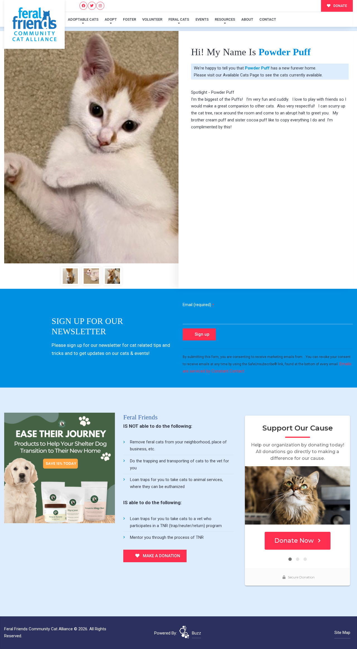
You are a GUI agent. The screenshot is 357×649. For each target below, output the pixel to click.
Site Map (342, 632)
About (247, 19)
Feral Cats (178, 19)
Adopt (111, 19)
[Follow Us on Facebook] (83, 6)
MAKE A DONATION (161, 555)
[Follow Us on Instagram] (100, 6)
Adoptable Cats (83, 19)
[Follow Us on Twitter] (92, 6)
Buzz (196, 633)
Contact (267, 19)
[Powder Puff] (91, 147)
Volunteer (152, 19)
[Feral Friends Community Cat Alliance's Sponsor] (59, 467)
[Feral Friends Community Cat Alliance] (34, 24)
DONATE (339, 6)
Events (202, 19)
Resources (225, 19)
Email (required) (198, 304)
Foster (129, 19)
